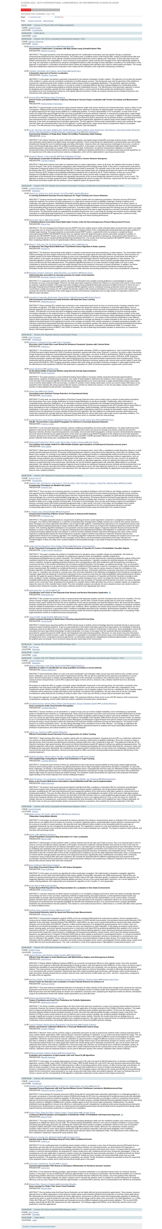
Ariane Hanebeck (36, 369)
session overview (35, 21)
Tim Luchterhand (49, 779)
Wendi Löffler (34, 835)
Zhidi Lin (55, 1086)
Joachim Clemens (49, 910)
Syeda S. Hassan (78, 442)
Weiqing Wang (112, 483)
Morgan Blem (34, 1184)
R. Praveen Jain (35, 512)
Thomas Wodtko (79, 779)
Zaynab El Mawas (36, 156)
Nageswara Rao (35, 590)
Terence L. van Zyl (57, 998)
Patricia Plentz (75, 955)
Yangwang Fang (73, 1137)
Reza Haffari (127, 483)
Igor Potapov (51, 71)
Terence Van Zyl (34, 478)
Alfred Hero (109, 420)
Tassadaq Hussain (36, 703)
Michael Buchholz (109, 779)
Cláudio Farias (34, 950)
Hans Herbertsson (97, 130)
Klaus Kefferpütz (35, 865)
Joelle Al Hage (50, 46)
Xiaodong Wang (92, 979)
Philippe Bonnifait (67, 46)
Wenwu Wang (50, 703)
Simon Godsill (53, 220)
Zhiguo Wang (74, 1086)
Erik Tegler (46, 814)
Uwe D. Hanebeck (63, 342)
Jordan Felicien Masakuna (39, 546)
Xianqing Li (33, 342)
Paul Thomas (33, 647)
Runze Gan (33, 220)
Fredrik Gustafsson (77, 666)
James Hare (34, 391)
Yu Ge (31, 130)
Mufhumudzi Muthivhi (37, 998)
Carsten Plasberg (36, 1025)
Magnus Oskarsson (36, 42)
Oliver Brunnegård (123, 130)
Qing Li (42, 220)
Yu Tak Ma (47, 590)
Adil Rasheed (64, 512)
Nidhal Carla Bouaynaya (66, 703)
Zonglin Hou (43, 1137)
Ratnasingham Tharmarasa (54, 97)
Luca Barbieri (72, 273)
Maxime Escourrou (36, 46)
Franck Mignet (73, 1113)
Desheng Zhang (55, 244)
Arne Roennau (72, 1025)
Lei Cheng (85, 1086)
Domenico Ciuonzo (63, 979)
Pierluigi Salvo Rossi (110, 979)
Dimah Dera (52, 297)
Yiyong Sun (63, 1086)
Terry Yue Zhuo (69, 483)
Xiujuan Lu (67, 244)
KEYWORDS (47, 10)
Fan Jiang (47, 130)
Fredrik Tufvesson (58, 132)
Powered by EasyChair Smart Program (43, 1226)
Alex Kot (84, 244)
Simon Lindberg (83, 130)
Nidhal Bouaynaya (77, 297)
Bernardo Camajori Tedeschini (41, 273)
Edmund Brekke (49, 512)
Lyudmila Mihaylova (36, 188)
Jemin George (54, 193)
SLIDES (56, 10)
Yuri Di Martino (49, 979)
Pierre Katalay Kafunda (60, 546)
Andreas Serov (35, 910)
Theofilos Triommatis (37, 71)
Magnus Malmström (36, 666)
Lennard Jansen (89, 1113)
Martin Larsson (35, 814)
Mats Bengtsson (49, 835)
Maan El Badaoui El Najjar (70, 156)
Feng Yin (96, 1086)
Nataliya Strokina (51, 1053)
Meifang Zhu (57, 130)
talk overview (48, 21)
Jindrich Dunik (34, 1081)
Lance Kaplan (47, 391)
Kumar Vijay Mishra (93, 420)
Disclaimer (26, 1226)
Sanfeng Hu (43, 1163)
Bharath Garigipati (36, 1053)
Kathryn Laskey (61, 1113)
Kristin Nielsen (35, 886)
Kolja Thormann (34, 337)
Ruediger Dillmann (88, 1025)
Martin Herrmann (35, 779)
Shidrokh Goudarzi (36, 757)
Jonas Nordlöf (34, 617)
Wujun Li (32, 244)
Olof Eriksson (110, 130)
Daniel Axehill (62, 617)
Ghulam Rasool (94, 297)
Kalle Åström (56, 814)
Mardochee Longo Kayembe (84, 546)
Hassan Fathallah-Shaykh (87, 703)
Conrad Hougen (35, 420)
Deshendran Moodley (67, 1184)
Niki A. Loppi (55, 442)
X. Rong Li (64, 1163)
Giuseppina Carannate (38, 297)
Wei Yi (74, 244)
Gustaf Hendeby (34, 28)
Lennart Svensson (73, 132)
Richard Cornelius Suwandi (40, 1086)
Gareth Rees (76, 71)
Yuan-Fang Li (57, 483)
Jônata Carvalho (59, 955)
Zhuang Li (93, 483)
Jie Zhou (52, 1163)
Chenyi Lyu (43, 193)
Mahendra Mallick (56, 1137)
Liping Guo (33, 1163)
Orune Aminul (63, 297)
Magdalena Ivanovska (63, 420)
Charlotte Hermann (64, 779)
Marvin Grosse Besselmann (54, 1025)
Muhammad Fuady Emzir (39, 442)
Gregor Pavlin (34, 1113)
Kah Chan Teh (42, 244)
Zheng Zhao (65, 442)
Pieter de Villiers (47, 1113)
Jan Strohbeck (92, 779)
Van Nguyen (46, 483)
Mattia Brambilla (60, 273)
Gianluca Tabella (35, 979)
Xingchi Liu (33, 193)
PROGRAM (26, 10)
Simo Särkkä (93, 442)
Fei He (57, 590)
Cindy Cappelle (50, 156)
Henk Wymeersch (91, 132)
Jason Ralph (62, 71)
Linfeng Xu (33, 1137)
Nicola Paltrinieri (78, 979)
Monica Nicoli (87, 273)
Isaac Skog (49, 666)
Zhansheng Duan (46, 342)
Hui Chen (38, 130)
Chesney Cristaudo (48, 1184)
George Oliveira (35, 955)
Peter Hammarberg (42, 132)
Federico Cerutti (78, 420)
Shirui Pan (102, 483)
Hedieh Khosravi (69, 130)
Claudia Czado (52, 369)
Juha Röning (47, 955)
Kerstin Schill (65, 910)
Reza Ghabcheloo (68, 1053)
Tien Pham (65, 193)
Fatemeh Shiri (34, 483)
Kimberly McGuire (53, 865)
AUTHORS (36, 10)
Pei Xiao (60, 757)
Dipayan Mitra (34, 97)
